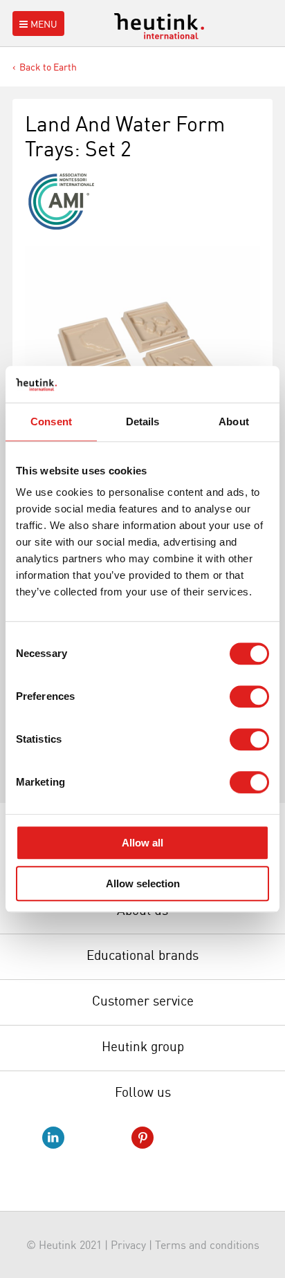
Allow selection (143, 883)
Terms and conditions (207, 1245)
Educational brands (142, 955)
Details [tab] (143, 421)
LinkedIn (53, 1138)
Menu (43, 24)
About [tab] (234, 421)
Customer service (143, 1000)
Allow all (142, 843)
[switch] (249, 696)
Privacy (128, 1245)
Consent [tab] (51, 421)
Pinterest (142, 1138)
